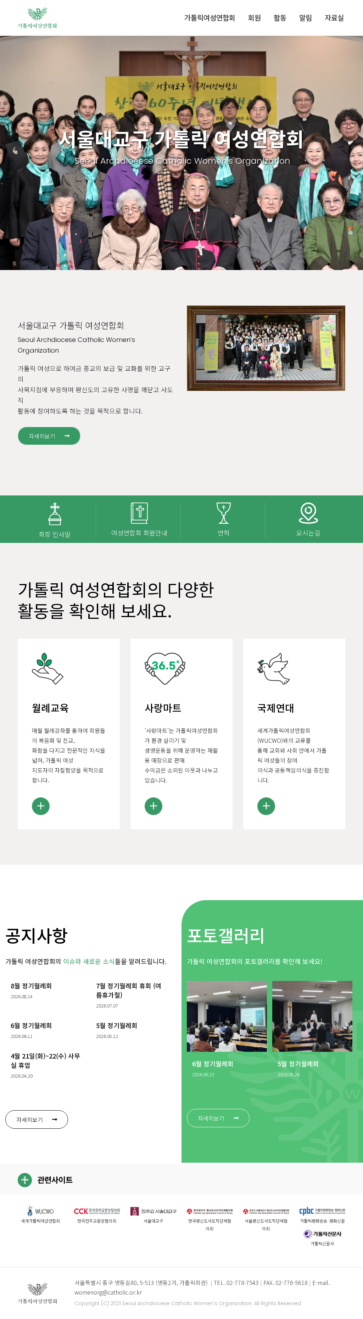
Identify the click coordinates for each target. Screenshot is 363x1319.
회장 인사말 (55, 534)
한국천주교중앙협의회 (96, 1221)
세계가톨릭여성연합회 (40, 1221)
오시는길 (308, 532)
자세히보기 (42, 436)
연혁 (224, 532)
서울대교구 (153, 1221)
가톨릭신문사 (322, 1243)
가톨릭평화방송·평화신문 (322, 1221)
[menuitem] (210, 17)
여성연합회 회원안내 (139, 532)
